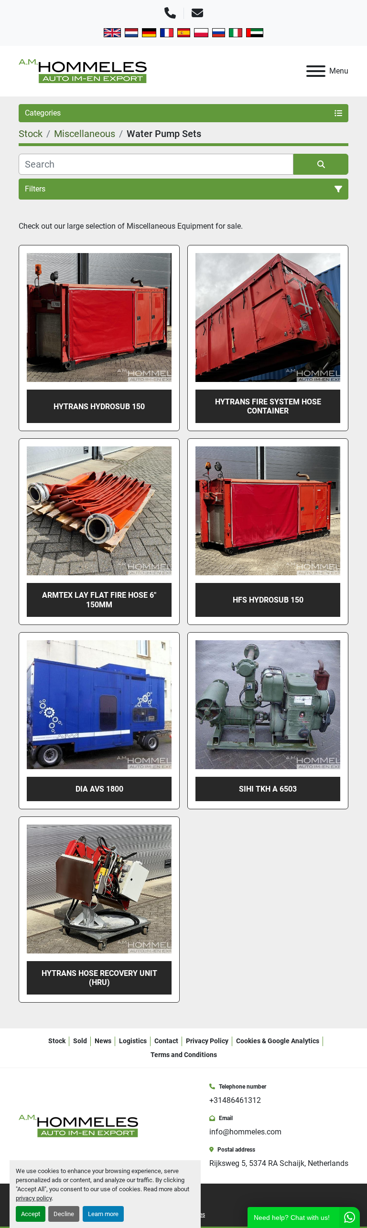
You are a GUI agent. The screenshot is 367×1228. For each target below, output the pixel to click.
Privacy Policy (207, 1041)
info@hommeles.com (245, 1131)
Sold (80, 1041)
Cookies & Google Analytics (277, 1041)
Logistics (133, 1041)
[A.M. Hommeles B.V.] (78, 1125)
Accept (30, 1213)
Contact (166, 1041)
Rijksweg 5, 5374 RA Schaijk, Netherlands (278, 1163)
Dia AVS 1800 (99, 789)
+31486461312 (235, 1100)
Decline (64, 1213)
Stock (56, 1041)
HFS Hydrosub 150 (268, 599)
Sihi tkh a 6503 (268, 789)
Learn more (103, 1213)
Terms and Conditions (184, 1055)
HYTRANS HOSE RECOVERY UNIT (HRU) (99, 978)
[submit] (320, 164)
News (103, 1041)
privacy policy (34, 1198)
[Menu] (315, 71)
